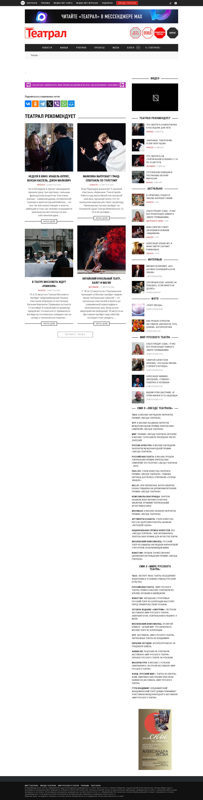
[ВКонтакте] (28, 103)
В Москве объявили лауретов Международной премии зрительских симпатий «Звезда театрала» (153, 426)
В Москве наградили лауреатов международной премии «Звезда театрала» (153, 448)
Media (116, 47)
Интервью (155, 259)
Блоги (132, 47)
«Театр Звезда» (154, 305)
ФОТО (155, 298)
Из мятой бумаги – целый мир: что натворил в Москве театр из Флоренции (152, 627)
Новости (47, 47)
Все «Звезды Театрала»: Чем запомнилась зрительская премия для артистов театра (155, 533)
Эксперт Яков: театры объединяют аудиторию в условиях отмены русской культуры (154, 579)
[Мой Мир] (71, 103)
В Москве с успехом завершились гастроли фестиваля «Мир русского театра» (154, 665)
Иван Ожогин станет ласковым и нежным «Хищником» (157, 230)
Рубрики (81, 47)
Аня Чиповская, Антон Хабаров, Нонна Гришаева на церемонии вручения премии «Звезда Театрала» (154, 488)
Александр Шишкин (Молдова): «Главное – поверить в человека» (158, 379)
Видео (155, 78)
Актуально (155, 188)
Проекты (99, 47)
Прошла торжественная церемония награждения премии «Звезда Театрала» (154, 556)
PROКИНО (41, 185)
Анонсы (41, 290)
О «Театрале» (152, 47)
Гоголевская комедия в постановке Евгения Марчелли (159, 175)
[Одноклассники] (35, 103)
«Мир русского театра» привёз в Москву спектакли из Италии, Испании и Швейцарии (153, 590)
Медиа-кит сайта (63, 3)
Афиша (64, 47)
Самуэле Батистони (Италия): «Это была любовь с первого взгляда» (161, 363)
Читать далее (49, 221)
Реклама (45, 3)
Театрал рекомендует (155, 118)
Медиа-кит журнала (87, 3)
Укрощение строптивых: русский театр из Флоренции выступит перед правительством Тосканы (153, 601)
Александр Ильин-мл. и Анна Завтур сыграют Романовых (159, 246)
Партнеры (96, 786)
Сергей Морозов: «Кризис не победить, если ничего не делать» (161, 285)
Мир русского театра (154, 221)
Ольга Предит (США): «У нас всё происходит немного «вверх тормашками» (161, 214)
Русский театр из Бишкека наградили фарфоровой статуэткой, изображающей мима (155, 544)
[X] (49, 103)
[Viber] (57, 103)
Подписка (107, 3)
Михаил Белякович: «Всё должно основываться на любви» (160, 269)
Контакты (32, 3)
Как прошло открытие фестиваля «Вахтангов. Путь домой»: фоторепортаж (161, 324)
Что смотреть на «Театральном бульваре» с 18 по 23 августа (162, 159)
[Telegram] (42, 103)
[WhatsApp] (64, 103)
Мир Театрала (31, 786)
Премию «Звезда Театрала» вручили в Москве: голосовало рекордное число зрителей (154, 437)
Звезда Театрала (127, 3)
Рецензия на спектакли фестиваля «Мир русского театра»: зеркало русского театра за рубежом (152, 654)
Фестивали (93, 287)
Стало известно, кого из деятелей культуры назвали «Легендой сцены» (153, 522)
